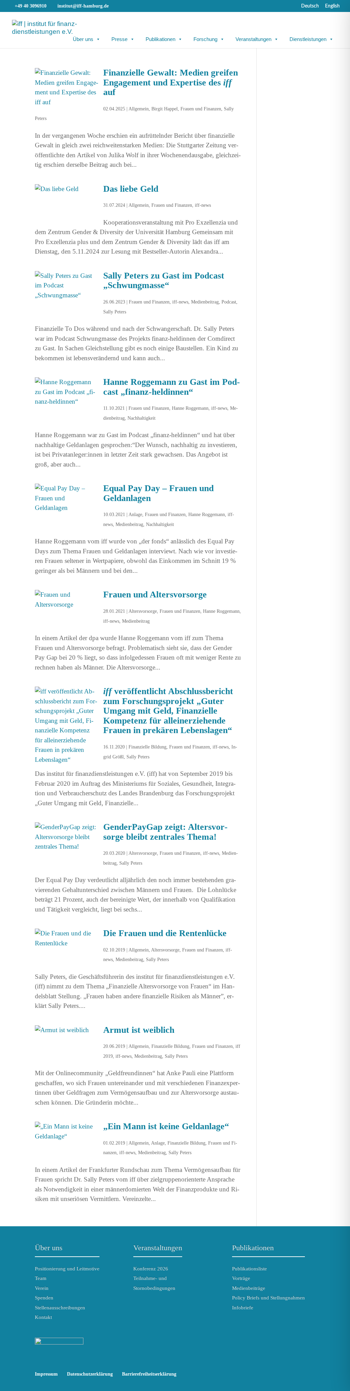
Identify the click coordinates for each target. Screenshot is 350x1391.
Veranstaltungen (253, 39)
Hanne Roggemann (190, 408)
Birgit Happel (164, 108)
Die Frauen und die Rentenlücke (165, 933)
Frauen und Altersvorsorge (155, 594)
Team (40, 1278)
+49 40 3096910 (30, 6)
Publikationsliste (249, 1268)
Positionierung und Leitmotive (67, 1268)
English (332, 6)
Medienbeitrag (205, 302)
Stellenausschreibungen (60, 1307)
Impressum (46, 1374)
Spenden (44, 1297)
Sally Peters (114, 311)
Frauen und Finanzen (200, 108)
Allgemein (139, 108)
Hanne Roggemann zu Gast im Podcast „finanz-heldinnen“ (171, 387)
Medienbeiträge (248, 1288)
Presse (119, 39)
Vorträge (241, 1278)
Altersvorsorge (143, 611)
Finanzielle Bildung (147, 746)
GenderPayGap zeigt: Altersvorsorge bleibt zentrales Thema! (165, 832)
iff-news (203, 205)
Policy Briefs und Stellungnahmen (268, 1297)
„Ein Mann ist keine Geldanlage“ (166, 1126)
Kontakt (43, 1317)
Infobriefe (242, 1307)
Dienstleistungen (308, 39)
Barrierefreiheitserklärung (149, 1374)
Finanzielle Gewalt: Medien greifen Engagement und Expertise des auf (170, 82)
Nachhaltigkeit (141, 418)
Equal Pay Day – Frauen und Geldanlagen (158, 493)
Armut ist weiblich (138, 1030)
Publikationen (160, 39)
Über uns (83, 39)
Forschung (205, 39)
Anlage (135, 514)
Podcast (228, 302)
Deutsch (310, 6)
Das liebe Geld (130, 189)
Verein (42, 1288)
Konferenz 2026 (150, 1268)
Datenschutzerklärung (90, 1374)
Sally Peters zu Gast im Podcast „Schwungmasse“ (163, 281)
